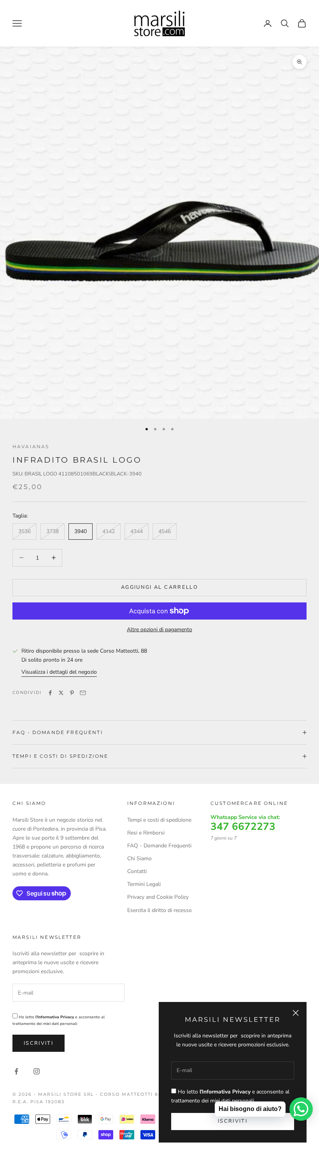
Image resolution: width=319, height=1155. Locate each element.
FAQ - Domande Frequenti (159, 845)
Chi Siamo (139, 858)
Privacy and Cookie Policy (158, 897)
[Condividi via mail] (83, 693)
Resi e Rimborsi (146, 832)
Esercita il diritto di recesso (159, 910)
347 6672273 (242, 827)
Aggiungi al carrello (159, 587)
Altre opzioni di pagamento (159, 629)
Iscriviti (38, 1043)
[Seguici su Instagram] (36, 1071)
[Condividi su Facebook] (50, 693)
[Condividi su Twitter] (61, 693)
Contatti (137, 871)
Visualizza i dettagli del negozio (59, 672)
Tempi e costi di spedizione (159, 820)
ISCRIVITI (232, 1121)
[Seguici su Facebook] (16, 1071)
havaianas (30, 446)
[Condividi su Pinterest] (72, 693)
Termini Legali (144, 884)
